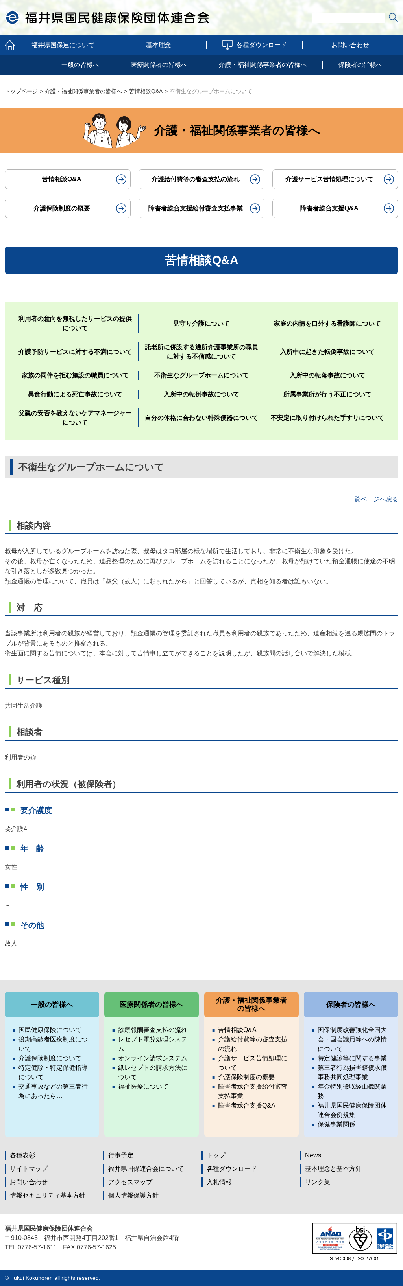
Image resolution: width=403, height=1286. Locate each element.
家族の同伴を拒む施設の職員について (75, 375)
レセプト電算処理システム (152, 1044)
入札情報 (219, 1182)
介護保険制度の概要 (61, 208)
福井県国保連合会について (146, 1168)
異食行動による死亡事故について (75, 394)
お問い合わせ (350, 45)
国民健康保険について (49, 1030)
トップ (216, 1155)
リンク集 (317, 1182)
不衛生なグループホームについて (201, 375)
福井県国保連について (62, 45)
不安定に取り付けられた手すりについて (327, 417)
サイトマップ (29, 1168)
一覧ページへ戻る (373, 499)
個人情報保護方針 (133, 1195)
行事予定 (120, 1155)
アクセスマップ (130, 1182)
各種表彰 (22, 1155)
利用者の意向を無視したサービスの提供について (75, 323)
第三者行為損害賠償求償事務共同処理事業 (352, 1072)
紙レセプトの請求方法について (152, 1072)
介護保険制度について (49, 1058)
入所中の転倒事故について (201, 394)
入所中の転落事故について (327, 375)
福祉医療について (143, 1086)
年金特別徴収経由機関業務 (352, 1091)
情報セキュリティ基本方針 (47, 1195)
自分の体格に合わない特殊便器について (201, 417)
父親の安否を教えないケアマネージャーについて (75, 418)
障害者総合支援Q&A (329, 208)
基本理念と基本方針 (333, 1168)
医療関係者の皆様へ (159, 64)
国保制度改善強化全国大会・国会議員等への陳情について (352, 1039)
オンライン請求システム (152, 1058)
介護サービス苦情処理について (329, 179)
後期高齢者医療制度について (53, 1044)
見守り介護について (201, 323)
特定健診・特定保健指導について (53, 1072)
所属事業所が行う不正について (327, 394)
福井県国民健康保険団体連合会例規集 (352, 1110)
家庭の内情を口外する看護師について (327, 323)
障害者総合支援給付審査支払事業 (195, 208)
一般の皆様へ (80, 64)
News (313, 1155)
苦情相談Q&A (146, 91)
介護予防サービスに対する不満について (75, 351)
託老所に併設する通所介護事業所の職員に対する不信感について (201, 352)
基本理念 (158, 45)
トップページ (21, 91)
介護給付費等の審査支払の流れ (196, 179)
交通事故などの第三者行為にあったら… (53, 1091)
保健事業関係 (336, 1124)
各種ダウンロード (262, 45)
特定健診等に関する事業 (352, 1058)
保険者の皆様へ (360, 64)
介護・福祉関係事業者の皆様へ (263, 64)
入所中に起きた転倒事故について (327, 351)
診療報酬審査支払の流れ (152, 1030)
